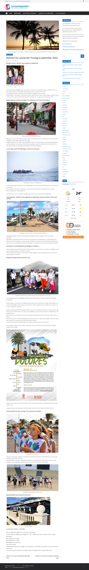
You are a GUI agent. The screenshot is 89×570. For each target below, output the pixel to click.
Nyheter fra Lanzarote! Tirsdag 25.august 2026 (73, 72)
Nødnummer (17, 13)
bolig (63, 93)
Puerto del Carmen (66, 148)
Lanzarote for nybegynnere (46, 13)
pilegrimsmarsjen (66, 146)
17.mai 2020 (65, 88)
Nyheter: (64, 139)
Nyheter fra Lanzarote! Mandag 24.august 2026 (19, 1)
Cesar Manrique (66, 95)
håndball (64, 109)
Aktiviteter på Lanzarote (29, 13)
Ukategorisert (9, 54)
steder (63, 160)
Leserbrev (64, 121)
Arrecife (64, 91)
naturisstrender (66, 132)
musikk (64, 128)
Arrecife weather (73, 218)
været (63, 176)
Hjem (10, 13)
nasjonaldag (65, 130)
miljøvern (64, 123)
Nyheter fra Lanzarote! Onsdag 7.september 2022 (47, 557)
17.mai (64, 86)
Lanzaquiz (64, 118)
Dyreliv (64, 100)
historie (64, 114)
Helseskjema (65, 111)
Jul (63, 116)
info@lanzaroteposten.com (68, 46)
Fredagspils (65, 107)
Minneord (64, 125)
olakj (17, 60)
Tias (63, 167)
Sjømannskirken (66, 155)
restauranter (65, 151)
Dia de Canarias (66, 98)
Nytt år (64, 141)
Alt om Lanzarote (60, 13)
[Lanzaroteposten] (6, 13)
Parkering (64, 144)
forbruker (64, 105)
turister (64, 169)
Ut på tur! (64, 174)
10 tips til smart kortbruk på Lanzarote (71, 78)
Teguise (64, 162)
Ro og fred (64, 153)
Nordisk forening (66, 134)
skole (63, 157)
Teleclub (64, 164)
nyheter (64, 137)
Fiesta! (63, 102)
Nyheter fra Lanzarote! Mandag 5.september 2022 (18, 557)
